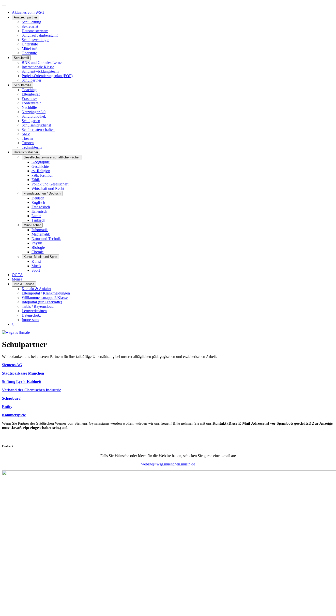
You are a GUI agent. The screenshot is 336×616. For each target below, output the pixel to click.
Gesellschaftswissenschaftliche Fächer (51, 157)
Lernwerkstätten (34, 311)
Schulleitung (31, 22)
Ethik (35, 180)
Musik (36, 266)
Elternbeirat (31, 94)
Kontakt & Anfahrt (36, 289)
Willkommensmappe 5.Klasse (45, 297)
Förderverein (32, 103)
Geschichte (40, 166)
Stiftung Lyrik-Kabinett (21, 381)
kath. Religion (42, 175)
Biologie (38, 247)
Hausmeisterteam (35, 31)
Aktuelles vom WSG (28, 12)
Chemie (37, 252)
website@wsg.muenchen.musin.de (168, 464)
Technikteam (32, 147)
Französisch (40, 207)
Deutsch (37, 198)
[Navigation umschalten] (4, 5)
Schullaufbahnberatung (40, 35)
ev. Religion (40, 171)
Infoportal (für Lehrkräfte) (42, 302)
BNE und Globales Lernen (42, 62)
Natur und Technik (46, 239)
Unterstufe (30, 44)
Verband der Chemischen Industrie (31, 390)
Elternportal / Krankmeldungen (46, 293)
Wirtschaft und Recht (47, 188)
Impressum (30, 320)
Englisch (38, 202)
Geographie (40, 162)
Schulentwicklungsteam (40, 71)
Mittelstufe (30, 48)
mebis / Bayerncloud (38, 306)
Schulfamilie (22, 85)
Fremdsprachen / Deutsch (42, 193)
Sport (35, 270)
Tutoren (28, 143)
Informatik (39, 230)
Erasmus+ (29, 99)
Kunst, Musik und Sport (40, 257)
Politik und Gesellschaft (49, 184)
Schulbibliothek (34, 116)
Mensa (17, 279)
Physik (36, 243)
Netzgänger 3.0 (34, 112)
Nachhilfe (29, 107)
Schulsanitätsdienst (36, 125)
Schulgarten (31, 121)
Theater (27, 138)
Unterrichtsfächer (26, 152)
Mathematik (40, 234)
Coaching (29, 90)
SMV (26, 134)
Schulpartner (31, 80)
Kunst (36, 261)
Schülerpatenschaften (38, 129)
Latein (36, 216)
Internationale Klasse (38, 67)
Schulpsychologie (35, 40)
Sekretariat (30, 26)
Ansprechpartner (25, 17)
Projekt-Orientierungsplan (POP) (47, 76)
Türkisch (38, 220)
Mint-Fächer (32, 225)
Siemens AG (12, 365)
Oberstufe (29, 53)
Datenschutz (31, 315)
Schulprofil (21, 58)
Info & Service (24, 284)
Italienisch (39, 211)
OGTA (17, 275)
